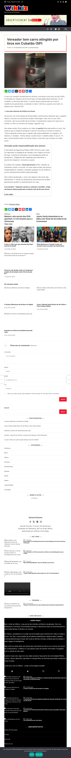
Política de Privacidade (10, 730)
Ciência (6, 457)
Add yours (33, 345)
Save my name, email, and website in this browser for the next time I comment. (33, 393)
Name (6, 367)
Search (6, 408)
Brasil (5, 452)
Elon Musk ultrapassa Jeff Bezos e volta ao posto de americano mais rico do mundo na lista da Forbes (44, 678)
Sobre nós (7, 739)
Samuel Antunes (34, 47)
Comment (7, 352)
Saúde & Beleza (8, 485)
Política (6, 480)
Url (5, 385)
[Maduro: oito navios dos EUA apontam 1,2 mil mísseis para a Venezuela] (2, 379)
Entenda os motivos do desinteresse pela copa (18, 331)
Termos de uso (8, 743)
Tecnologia (7, 489)
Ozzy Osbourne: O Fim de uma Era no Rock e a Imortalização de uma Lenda (43, 552)
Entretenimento (8, 466)
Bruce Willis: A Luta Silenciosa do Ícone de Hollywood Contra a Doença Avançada (44, 542)
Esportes (6, 471)
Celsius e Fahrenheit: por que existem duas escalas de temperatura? (43, 605)
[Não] (69, 754)
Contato (6, 734)
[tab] (12, 671)
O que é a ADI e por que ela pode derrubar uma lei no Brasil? (18, 245)
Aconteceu (7, 448)
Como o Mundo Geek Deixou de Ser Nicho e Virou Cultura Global (51, 305)
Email (6, 376)
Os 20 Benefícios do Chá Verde (32, 720)
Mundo (6, 476)
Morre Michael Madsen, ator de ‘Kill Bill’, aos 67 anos (38, 562)
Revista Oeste (14, 204)
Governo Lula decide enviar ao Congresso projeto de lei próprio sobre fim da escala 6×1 (18, 271)
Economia (7, 462)
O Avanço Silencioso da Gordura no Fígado (18, 304)
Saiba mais (39, 754)
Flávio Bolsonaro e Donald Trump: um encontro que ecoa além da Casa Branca (50, 245)
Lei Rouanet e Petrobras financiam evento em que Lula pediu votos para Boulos (44, 710)
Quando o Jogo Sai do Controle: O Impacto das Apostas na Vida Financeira (25, 435)
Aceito (32, 754)
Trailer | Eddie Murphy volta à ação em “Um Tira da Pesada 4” (41, 573)
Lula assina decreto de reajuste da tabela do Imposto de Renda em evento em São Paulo (45, 699)
